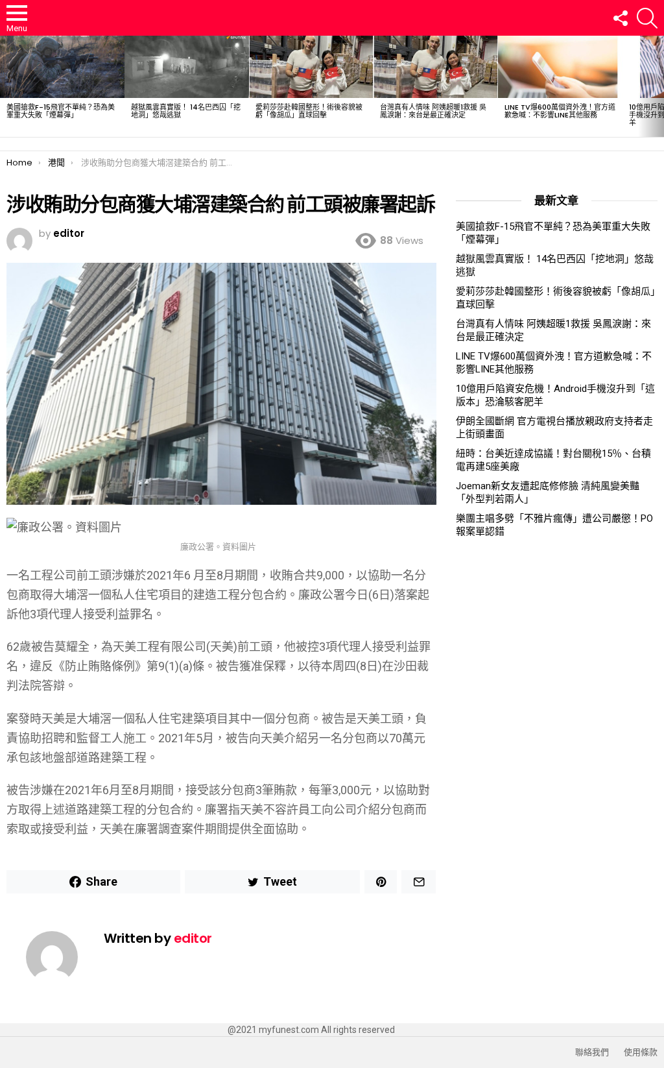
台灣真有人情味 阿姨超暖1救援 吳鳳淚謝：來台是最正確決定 (433, 111)
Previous (6, 86)
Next (657, 86)
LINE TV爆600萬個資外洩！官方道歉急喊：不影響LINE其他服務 (559, 111)
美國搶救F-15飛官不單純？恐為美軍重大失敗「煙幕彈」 (60, 111)
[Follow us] (620, 18)
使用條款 (641, 1052)
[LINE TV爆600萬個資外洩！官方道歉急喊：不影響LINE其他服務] (560, 67)
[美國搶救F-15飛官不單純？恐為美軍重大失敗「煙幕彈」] (62, 67)
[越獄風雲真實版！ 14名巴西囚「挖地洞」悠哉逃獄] (186, 67)
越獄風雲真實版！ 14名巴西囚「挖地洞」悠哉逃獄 (186, 111)
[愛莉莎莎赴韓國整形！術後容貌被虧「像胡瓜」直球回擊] (311, 67)
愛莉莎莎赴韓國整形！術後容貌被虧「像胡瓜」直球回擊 (308, 111)
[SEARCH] (647, 18)
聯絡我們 (592, 1052)
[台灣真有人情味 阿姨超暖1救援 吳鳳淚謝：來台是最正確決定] (436, 67)
